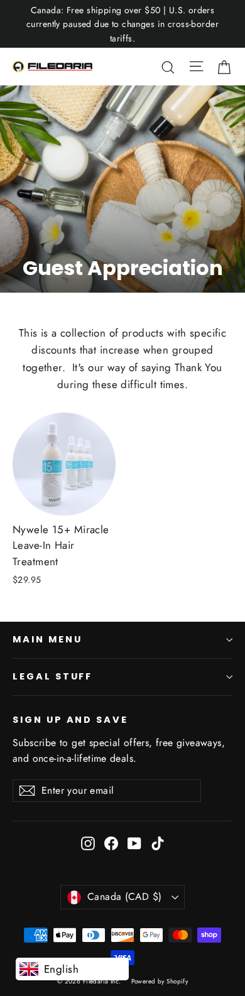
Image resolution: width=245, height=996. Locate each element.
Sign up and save (70, 719)
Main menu (47, 639)
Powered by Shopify (159, 981)
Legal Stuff (52, 676)
